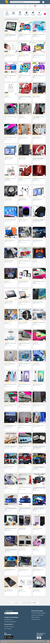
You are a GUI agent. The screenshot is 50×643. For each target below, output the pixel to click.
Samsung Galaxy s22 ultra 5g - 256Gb (39, 117)
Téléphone (35, 343)
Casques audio (8, 199)
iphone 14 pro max (23, 219)
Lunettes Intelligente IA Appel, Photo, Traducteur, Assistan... (39, 508)
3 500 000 (36, 115)
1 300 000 (8, 238)
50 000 (7, 465)
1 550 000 (8, 382)
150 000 (7, 94)
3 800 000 (36, 321)
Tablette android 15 (9, 240)
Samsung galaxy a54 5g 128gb (25, 343)
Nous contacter (7, 628)
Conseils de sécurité (35, 619)
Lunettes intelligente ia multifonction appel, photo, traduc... (39, 467)
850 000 (36, 53)
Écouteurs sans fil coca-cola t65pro (11, 179)
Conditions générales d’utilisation (38, 612)
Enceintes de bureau (24, 281)
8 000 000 (36, 547)
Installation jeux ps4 (38, 240)
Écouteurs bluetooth (38, 569)
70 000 (21, 238)
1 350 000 (8, 53)
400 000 (36, 177)
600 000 (36, 403)
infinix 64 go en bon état (39, 404)
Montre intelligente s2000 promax (11, 529)
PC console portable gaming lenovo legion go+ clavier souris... (11, 549)
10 (30, 602)
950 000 (36, 300)
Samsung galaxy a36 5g (10, 404)
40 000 (35, 238)
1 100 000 (22, 53)
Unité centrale (22, 157)
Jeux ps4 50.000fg (9, 466)
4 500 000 (22, 218)
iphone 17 (7, 322)
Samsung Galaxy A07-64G (25, 385)
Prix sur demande (23, 280)
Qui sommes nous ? (8, 619)
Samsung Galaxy (9, 590)
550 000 (22, 33)
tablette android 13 (37, 199)
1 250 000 (36, 362)
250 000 (36, 444)
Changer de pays (9, 610)
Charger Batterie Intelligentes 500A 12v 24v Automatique (39, 488)
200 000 (36, 568)
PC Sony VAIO (22, 548)
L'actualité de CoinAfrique (10, 621)
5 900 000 (22, 403)
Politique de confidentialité (37, 615)
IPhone (6, 487)
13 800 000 (22, 444)
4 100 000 (36, 135)
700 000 (8, 218)
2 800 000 (22, 135)
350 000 (22, 115)
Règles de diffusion (35, 617)
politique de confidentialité (12, 641)
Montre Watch (36, 590)
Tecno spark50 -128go (38, 425)
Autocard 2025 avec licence (25, 488)
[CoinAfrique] (7, 2)
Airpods (6, 96)
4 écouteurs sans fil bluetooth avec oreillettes (11, 446)
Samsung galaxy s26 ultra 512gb (25, 446)
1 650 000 (8, 362)
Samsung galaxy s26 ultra (10, 138)
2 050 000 (36, 94)
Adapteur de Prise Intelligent (10, 343)
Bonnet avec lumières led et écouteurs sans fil (39, 220)
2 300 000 (36, 341)
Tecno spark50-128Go (10, 363)
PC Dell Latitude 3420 (10, 569)
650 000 (7, 74)
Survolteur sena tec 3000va (25, 426)
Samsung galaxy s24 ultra (25, 405)
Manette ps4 (22, 466)
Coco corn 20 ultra (37, 528)
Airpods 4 (21, 590)
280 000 (7, 177)
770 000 (8, 588)
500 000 (22, 424)
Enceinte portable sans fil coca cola (39, 179)
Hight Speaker (22, 528)
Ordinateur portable (24, 569)
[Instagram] (40, 638)
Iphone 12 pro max (23, 137)
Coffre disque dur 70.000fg (25, 241)
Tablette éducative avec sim (39, 55)
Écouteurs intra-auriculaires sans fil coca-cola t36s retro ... (25, 97)
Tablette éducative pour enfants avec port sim (10, 35)
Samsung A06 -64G (37, 384)
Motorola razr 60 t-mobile (11, 117)
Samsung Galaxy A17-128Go (10, 385)
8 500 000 (8, 115)
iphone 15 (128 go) (37, 137)
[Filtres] (45, 6)
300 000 (22, 94)
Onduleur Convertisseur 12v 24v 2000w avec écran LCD (11, 508)
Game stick (21, 116)
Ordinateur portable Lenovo (25, 302)
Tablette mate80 (9, 157)
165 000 (21, 588)
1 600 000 (8, 444)
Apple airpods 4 (23, 199)
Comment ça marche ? (9, 626)
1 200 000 (36, 465)
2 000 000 (22, 341)
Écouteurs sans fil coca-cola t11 (25, 179)
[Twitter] (38, 638)
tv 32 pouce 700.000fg (10, 219)
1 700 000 (22, 197)
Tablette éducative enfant (25, 261)
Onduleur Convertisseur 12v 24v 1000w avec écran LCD (25, 508)
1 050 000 (22, 156)
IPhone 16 (35, 548)
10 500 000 (8, 135)
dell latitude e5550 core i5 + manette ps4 (11, 426)
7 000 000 (8, 547)
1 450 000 (36, 280)
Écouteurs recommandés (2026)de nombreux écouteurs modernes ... (39, 447)
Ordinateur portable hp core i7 (39, 323)
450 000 (8, 33)
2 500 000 (36, 259)
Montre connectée (23, 322)
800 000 (22, 362)
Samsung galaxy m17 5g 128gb (39, 282)
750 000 (36, 74)
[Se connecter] (43, 2)
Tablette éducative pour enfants (25, 35)
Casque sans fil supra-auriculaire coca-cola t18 (39, 158)
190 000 (7, 341)
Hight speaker (36, 96)
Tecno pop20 (36, 363)
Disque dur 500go (9, 260)
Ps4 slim (35, 260)
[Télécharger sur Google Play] (8, 637)
